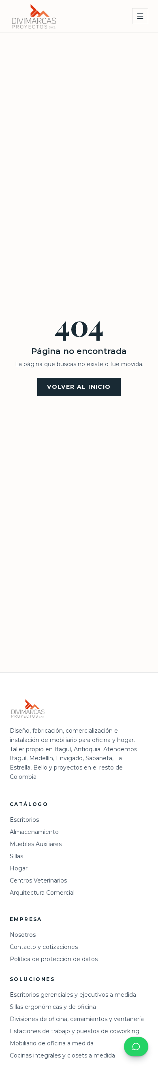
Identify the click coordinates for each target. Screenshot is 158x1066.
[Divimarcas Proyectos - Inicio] (34, 16)
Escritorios (24, 819)
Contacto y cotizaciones (44, 947)
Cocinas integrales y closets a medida (62, 1055)
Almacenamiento (34, 832)
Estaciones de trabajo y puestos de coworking (74, 1031)
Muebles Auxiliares (36, 844)
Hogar (19, 868)
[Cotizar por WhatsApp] (136, 1046)
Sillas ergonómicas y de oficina (53, 1007)
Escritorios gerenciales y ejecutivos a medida (73, 994)
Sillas (16, 856)
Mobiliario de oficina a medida (52, 1043)
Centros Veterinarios (38, 880)
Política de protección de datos (54, 959)
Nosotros (23, 934)
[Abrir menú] (140, 16)
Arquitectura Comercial (42, 892)
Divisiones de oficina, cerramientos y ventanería (77, 1019)
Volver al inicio (79, 386)
